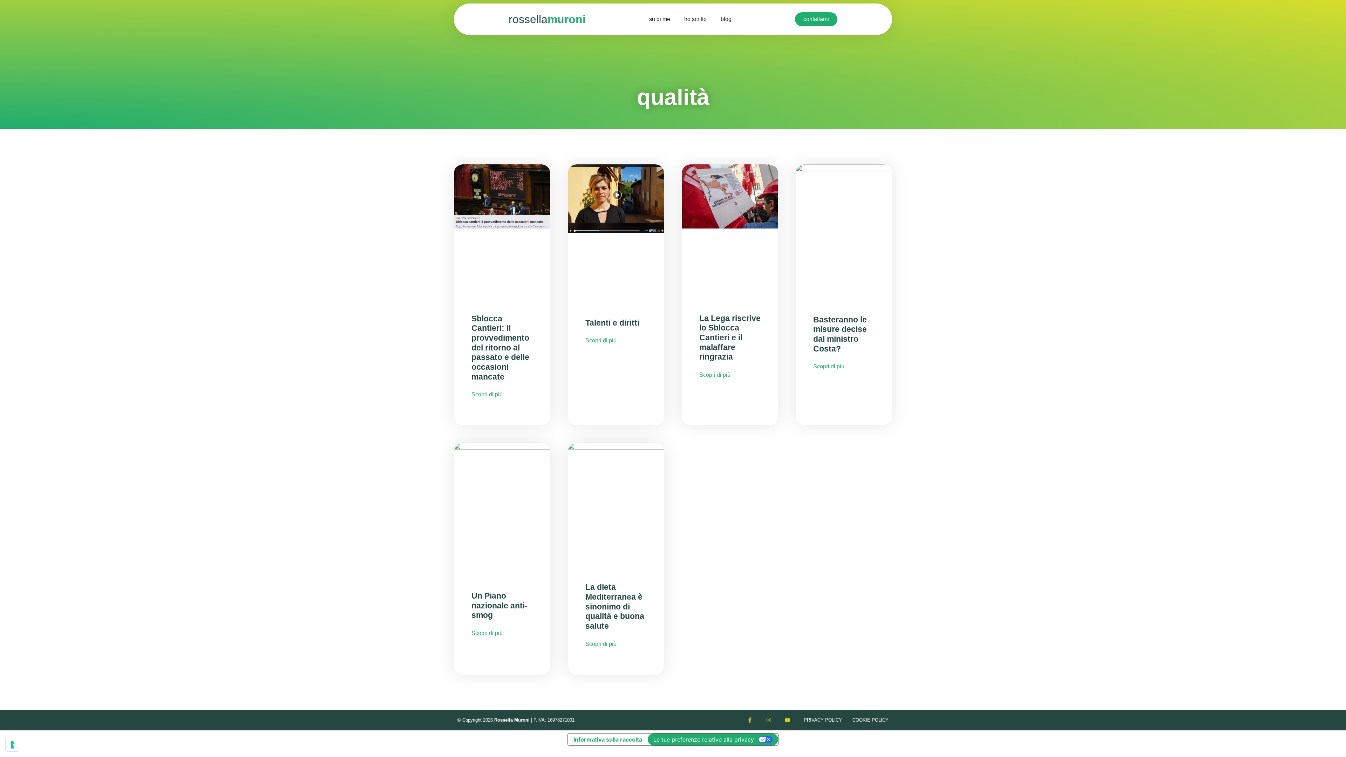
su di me (659, 19)
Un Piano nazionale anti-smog (499, 605)
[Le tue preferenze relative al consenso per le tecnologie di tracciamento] (12, 744)
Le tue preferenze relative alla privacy (703, 739)
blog (726, 19)
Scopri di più (487, 394)
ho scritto (695, 19)
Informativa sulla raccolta (607, 739)
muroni (547, 19)
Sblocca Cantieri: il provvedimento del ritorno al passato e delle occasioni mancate (500, 347)
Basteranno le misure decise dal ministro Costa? (840, 334)
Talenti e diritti (612, 322)
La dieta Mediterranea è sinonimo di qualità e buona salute (614, 606)
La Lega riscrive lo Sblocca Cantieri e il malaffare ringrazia (730, 338)
